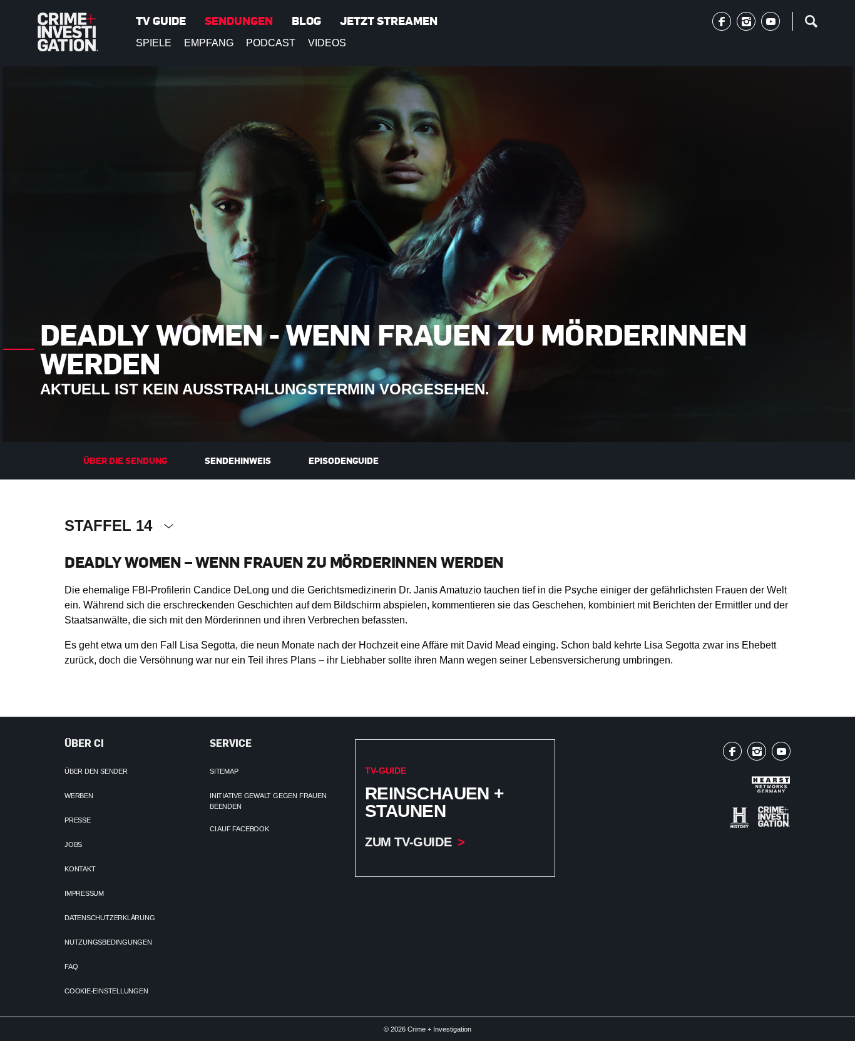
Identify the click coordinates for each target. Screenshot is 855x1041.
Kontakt (79, 869)
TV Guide (161, 21)
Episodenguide (344, 460)
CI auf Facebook (239, 829)
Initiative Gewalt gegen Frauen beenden (268, 801)
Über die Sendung (125, 460)
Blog (306, 21)
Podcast (270, 43)
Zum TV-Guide (408, 842)
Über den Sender (96, 771)
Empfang (208, 43)
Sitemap (224, 771)
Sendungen (239, 21)
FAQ (71, 966)
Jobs (73, 844)
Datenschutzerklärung (109, 917)
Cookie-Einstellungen (106, 991)
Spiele (154, 43)
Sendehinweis (238, 460)
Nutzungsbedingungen (108, 942)
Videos (327, 43)
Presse (77, 820)
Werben (78, 795)
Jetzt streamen (389, 21)
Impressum (84, 893)
